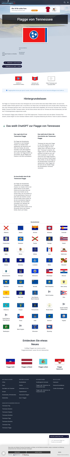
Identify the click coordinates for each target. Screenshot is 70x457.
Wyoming (49, 331)
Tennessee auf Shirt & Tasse (13, 66)
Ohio (64, 297)
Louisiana (35, 265)
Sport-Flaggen (22, 398)
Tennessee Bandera (7, 409)
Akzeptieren (38, 452)
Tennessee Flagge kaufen (14, 62)
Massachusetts (6, 275)
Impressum (55, 382)
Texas (20, 320)
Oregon (21, 309)
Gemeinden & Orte (24, 388)
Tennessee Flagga (6, 427)
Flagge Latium (43, 367)
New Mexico (6, 297)
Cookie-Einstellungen (58, 388)
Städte (21, 385)
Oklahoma (6, 309)
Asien (3, 385)
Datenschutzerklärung (65, 454)
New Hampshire (49, 286)
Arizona (35, 232)
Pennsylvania (35, 309)
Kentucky (20, 265)
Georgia (49, 243)
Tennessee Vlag (6, 424)
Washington (6, 331)
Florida (35, 243)
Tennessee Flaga (6, 418)
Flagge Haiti (10, 367)
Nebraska (20, 286)
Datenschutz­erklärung (58, 385)
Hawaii (64, 243)
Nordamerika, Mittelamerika (9, 394)
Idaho (6, 254)
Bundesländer (22, 382)
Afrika (3, 382)
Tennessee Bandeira (7, 421)
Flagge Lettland (27, 367)
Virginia (64, 320)
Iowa (49, 254)
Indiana (35, 254)
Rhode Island (49, 309)
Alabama (6, 232)
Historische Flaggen (24, 394)
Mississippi (49, 275)
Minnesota (35, 275)
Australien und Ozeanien (8, 388)
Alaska (20, 232)
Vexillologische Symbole (42, 382)
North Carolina (49, 295)
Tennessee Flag (6, 405)
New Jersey (64, 286)
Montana (6, 286)
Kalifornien (64, 254)
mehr (59, 452)
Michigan (20, 275)
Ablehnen (17, 452)
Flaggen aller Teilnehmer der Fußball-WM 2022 (43, 386)
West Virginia (20, 329)
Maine (49, 265)
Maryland (63, 265)
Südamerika (5, 398)
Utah (35, 320)
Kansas (6, 265)
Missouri (64, 275)
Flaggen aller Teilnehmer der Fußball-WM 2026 (43, 390)
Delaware (20, 243)
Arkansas (49, 232)
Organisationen (23, 391)
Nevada (35, 286)
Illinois (20, 254)
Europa (4, 391)
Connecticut (6, 243)
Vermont (49, 320)
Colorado (63, 232)
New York (20, 297)
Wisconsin (35, 331)
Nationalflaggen (7, 379)
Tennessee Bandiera (7, 415)
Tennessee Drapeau (7, 412)
